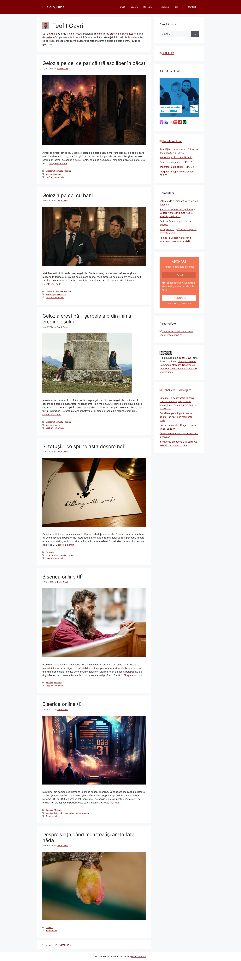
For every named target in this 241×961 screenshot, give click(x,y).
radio (49, 37)
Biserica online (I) (62, 704)
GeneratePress (138, 956)
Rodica (163, 237)
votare (70, 555)
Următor (65, 944)
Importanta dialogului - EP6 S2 (177, 166)
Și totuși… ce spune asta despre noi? (84, 446)
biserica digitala (53, 813)
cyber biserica (82, 813)
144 (55, 944)
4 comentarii (51, 930)
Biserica (49, 682)
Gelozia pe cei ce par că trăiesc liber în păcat (94, 63)
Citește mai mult (58, 163)
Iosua (79, 33)
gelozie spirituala (53, 174)
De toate (147, 7)
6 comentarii (51, 816)
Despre (134, 7)
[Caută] (195, 34)
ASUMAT (168, 53)
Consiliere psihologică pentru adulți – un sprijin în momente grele (176, 417)
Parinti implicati (172, 141)
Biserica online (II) (62, 577)
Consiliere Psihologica (176, 390)
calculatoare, (129, 33)
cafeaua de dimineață (172, 201)
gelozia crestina (53, 425)
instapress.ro (167, 229)
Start (122, 7)
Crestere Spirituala (54, 171)
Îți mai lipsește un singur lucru (176, 209)
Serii (176, 7)
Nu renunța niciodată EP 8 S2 (176, 157)
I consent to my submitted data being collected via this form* (178, 286)
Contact (192, 7)
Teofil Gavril (185, 357)
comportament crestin (56, 555)
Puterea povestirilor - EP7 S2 (176, 162)
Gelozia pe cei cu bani (67, 195)
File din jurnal (54, 7)
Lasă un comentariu (55, 177)
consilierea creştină (108, 33)
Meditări (165, 7)
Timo (70, 33)
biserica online (67, 813)
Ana (52, 33)
